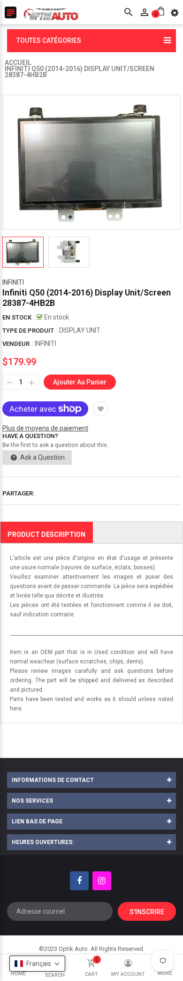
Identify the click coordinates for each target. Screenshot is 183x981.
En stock (16, 317)
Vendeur (16, 343)
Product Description (46, 534)
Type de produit (28, 330)
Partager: (18, 493)
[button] (37, 963)
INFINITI (13, 282)
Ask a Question (42, 457)
